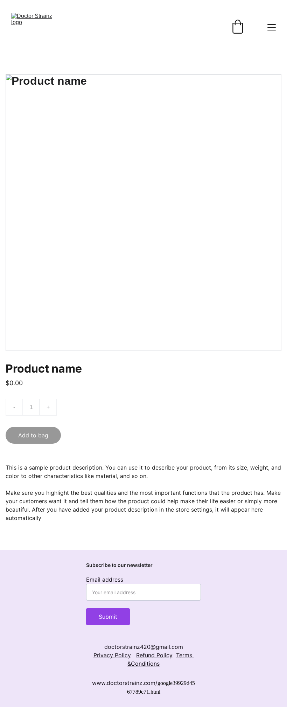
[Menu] (271, 27)
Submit (108, 616)
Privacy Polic (110, 655)
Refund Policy (154, 655)
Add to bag (33, 435)
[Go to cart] (237, 27)
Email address (104, 579)
